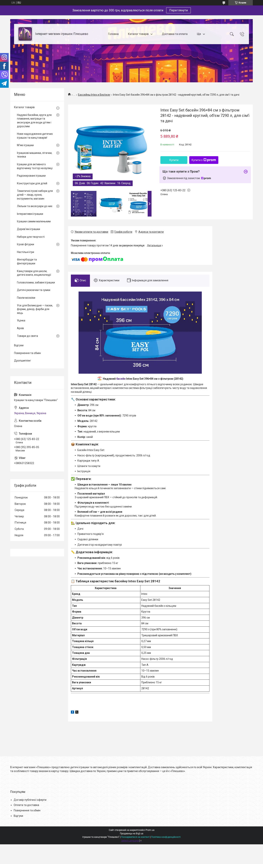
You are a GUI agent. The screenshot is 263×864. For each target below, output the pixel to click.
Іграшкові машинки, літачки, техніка (34, 154)
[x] (76, 712)
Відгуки (18, 345)
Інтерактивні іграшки (30, 213)
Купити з (197, 160)
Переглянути (178, 10)
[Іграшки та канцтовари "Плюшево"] (25, 34)
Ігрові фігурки (25, 244)
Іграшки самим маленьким (34, 221)
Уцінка (21, 320)
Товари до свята (27, 335)
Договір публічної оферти (30, 799)
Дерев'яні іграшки (28, 229)
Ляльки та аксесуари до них (34, 206)
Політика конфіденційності (166, 837)
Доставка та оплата (175, 33)
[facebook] (72, 712)
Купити (173, 160)
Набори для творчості (31, 236)
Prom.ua (150, 830)
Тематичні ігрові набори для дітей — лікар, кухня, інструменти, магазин (35, 194)
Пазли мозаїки (26, 297)
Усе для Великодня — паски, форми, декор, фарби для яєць (35, 309)
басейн (121, 378)
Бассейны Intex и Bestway (94, 94)
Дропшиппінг (22, 360)
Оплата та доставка (26, 805)
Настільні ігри (25, 252)
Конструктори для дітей (32, 183)
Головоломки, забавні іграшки (36, 282)
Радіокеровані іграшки (31, 175)
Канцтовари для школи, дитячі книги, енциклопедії (34, 273)
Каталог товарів (138, 33)
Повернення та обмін (27, 353)
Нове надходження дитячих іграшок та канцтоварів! (35, 135)
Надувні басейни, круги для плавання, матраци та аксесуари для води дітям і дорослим (34, 120)
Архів (20, 328)
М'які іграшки (25, 145)
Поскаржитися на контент (135, 837)
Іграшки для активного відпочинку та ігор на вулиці (35, 166)
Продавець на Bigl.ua (131, 833)
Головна (113, 33)
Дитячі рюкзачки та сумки (33, 290)
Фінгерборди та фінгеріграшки (27, 261)
